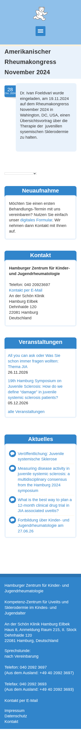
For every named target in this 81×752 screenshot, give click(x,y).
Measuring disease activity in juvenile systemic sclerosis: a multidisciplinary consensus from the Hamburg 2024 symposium (44, 479)
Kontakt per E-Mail (25, 290)
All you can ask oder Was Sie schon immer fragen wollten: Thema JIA (34, 361)
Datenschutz (15, 716)
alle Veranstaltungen (26, 411)
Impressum (14, 710)
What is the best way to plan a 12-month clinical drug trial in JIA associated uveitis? (45, 505)
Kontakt (11, 721)
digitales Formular (36, 220)
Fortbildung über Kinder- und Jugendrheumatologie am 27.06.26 (43, 526)
